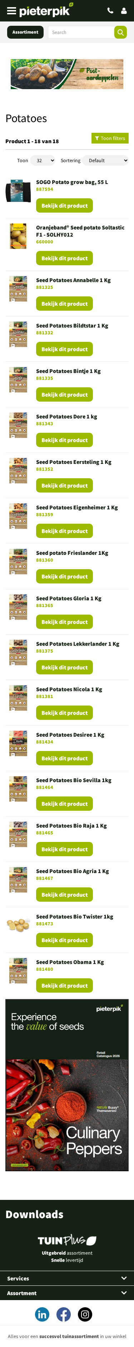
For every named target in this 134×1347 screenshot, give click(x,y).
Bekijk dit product (64, 205)
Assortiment (25, 32)
